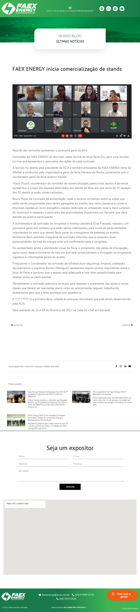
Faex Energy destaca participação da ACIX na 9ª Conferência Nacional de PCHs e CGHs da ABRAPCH (48, 394)
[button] (70, 7)
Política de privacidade (130, 608)
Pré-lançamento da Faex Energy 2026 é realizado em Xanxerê (109, 393)
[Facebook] (101, 8)
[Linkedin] (115, 8)
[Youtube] (121, 8)
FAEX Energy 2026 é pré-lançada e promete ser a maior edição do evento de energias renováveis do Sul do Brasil (46, 417)
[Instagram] (108, 8)
